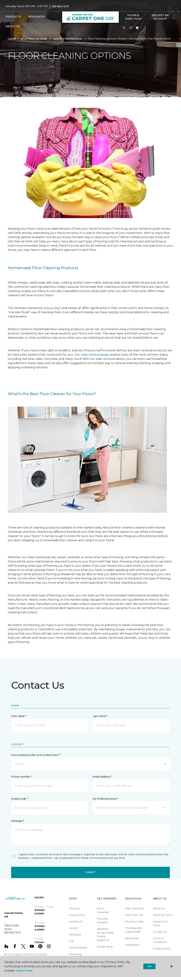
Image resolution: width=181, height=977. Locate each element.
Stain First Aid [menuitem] (134, 915)
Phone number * (21, 776)
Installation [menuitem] (132, 944)
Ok (149, 966)
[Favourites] (130, 28)
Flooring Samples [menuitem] (102, 920)
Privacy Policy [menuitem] (162, 948)
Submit (90, 872)
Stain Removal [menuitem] (134, 908)
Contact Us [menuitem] (160, 931)
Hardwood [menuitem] (75, 921)
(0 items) (137, 27)
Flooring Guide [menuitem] (134, 921)
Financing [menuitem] (75, 954)
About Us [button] (12, 26)
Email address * (102, 776)
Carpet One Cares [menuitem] (160, 923)
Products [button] (13, 16)
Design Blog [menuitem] (105, 946)
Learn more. (24, 970)
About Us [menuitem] (159, 908)
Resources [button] (36, 16)
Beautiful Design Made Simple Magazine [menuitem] (105, 934)
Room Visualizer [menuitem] (103, 910)
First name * (18, 716)
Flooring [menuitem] (74, 908)
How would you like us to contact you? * (35, 755)
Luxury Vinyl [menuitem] (77, 915)
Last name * (100, 716)
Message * (17, 821)
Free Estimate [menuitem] (78, 947)
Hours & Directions (133, 17)
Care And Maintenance (67, 38)
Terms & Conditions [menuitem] (160, 940)
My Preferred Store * (105, 799)
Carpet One (15, 38)
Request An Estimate (160, 17)
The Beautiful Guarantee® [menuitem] (133, 929)
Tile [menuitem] (71, 941)
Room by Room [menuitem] (163, 915)
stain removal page (95, 354)
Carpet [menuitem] (73, 928)
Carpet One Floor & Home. (30, 954)
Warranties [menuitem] (132, 938)
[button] (124, 28)
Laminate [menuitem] (75, 934)
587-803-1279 (60, 6)
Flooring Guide (37, 38)
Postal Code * (19, 799)
